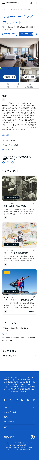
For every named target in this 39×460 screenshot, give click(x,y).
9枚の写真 (30, 77)
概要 (8, 87)
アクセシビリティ (9, 356)
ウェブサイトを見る (27, 33)
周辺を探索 (11, 77)
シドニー (7, 407)
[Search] (31, 3)
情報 (6, 417)
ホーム (5, 9)
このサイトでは (10, 412)
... (10, 9)
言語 (6, 427)
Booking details (9, 33)
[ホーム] (11, 3)
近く (18, 87)
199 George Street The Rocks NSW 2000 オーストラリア (21, 28)
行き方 (4, 334)
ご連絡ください (10, 150)
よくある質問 (29, 87)
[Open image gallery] (19, 52)
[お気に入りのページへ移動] (36, 3)
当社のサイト (9, 422)
